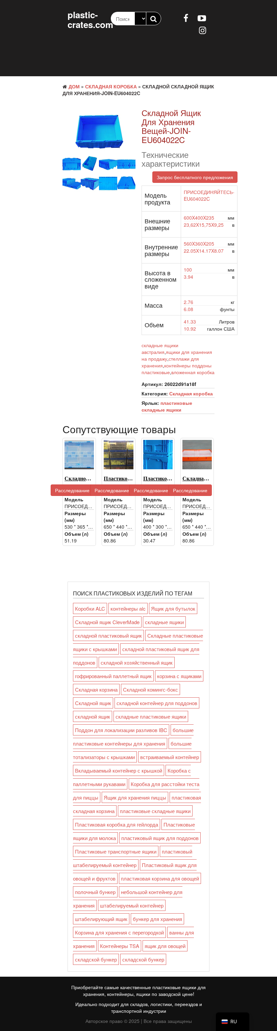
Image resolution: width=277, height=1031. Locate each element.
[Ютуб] (202, 17)
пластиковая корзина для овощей (160, 878)
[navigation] (232, 1021)
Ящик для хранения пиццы (135, 797)
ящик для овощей (165, 945)
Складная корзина (96, 689)
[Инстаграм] (202, 29)
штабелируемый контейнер (131, 905)
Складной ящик (93, 702)
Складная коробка (111, 86)
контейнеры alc (128, 608)
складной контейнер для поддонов (157, 702)
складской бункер (96, 959)
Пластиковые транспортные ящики (115, 851)
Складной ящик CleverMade (107, 621)
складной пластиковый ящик (108, 635)
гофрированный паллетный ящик (113, 675)
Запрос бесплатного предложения (195, 177)
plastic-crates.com (90, 19)
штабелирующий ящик (101, 918)
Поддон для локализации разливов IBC (121, 729)
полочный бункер (95, 891)
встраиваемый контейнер (169, 756)
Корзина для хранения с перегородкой (119, 932)
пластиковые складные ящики (167, 406)
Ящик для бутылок (173, 608)
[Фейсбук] (186, 17)
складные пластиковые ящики (151, 716)
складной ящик (92, 716)
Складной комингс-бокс (150, 689)
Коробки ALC (90, 608)
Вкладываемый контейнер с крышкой (118, 770)
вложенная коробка (193, 372)
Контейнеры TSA (119, 945)
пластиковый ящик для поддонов (160, 837)
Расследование (72, 490)
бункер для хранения (157, 918)
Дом (74, 86)
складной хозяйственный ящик (137, 662)
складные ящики (164, 621)
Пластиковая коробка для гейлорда (116, 824)
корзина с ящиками (179, 675)
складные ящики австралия (160, 348)
